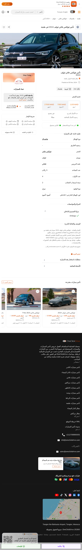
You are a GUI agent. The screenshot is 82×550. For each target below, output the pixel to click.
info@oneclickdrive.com (70, 440)
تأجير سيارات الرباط (73, 398)
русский (53, 535)
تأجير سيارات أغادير (73, 367)
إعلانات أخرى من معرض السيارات (29, 106)
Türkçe (46, 535)
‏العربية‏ (72, 535)
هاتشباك (45, 139)
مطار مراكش (75, 413)
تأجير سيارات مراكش (72, 383)
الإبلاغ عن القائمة (26, 132)
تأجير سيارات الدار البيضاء (71, 372)
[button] (79, 12)
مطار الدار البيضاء (73, 408)
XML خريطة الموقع (73, 421)
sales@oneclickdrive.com (69, 451)
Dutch (59, 535)
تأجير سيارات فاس (73, 377)
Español (39, 535)
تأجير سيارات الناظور (72, 388)
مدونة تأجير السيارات (72, 427)
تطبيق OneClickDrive (63, 3)
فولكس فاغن (46, 151)
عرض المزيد (76, 254)
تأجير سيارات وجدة (73, 393)
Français (65, 535)
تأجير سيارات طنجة (73, 403)
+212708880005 (73, 435)
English (77, 535)
